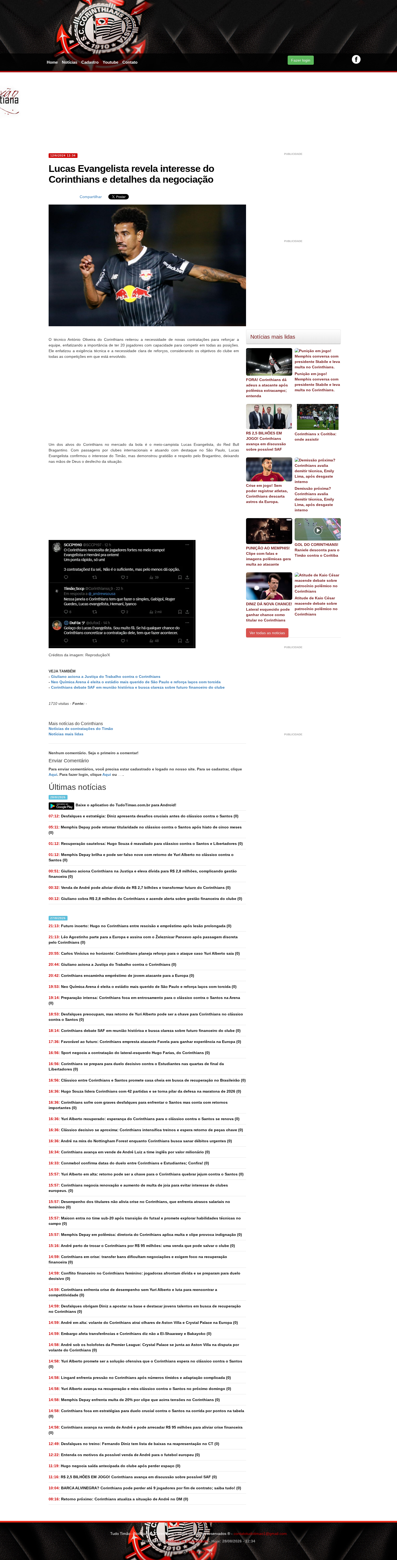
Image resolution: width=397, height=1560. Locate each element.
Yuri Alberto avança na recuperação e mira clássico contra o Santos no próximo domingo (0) (140, 1388)
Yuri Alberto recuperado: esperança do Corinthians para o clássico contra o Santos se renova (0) (144, 1119)
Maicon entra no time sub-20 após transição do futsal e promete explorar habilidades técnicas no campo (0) (145, 1221)
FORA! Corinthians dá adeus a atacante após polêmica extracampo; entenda (267, 388)
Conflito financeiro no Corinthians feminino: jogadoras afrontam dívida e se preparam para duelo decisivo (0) (144, 1276)
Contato (129, 62)
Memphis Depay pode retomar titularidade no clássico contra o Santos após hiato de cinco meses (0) (145, 830)
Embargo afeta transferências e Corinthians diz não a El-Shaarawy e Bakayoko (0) (130, 1333)
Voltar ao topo (200, 1552)
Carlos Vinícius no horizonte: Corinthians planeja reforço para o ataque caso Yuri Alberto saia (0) (144, 953)
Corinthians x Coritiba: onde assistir (316, 436)
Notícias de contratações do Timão (81, 728)
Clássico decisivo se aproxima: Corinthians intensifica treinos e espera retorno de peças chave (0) (146, 1130)
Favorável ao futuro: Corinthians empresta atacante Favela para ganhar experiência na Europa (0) (145, 1041)
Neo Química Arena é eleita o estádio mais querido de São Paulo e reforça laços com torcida (136, 682)
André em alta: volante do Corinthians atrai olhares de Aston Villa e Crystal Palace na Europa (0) (143, 1322)
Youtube (110, 62)
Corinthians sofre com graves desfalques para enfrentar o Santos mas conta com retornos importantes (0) (138, 1105)
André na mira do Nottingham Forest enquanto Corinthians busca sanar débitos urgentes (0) (140, 1141)
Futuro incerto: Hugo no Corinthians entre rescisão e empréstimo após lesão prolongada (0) (140, 926)
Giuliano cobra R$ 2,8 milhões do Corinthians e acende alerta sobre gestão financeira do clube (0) (145, 898)
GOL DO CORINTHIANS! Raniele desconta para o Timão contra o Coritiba (317, 550)
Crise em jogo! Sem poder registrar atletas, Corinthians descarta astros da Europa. (267, 493)
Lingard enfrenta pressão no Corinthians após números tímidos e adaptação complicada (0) (140, 1377)
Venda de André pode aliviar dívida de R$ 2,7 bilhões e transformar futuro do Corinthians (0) (140, 887)
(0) (112, 964)
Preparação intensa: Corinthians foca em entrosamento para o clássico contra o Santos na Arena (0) (144, 1000)
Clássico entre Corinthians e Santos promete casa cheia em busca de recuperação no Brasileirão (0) (147, 1080)
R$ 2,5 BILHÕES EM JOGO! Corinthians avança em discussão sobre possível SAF (266, 441)
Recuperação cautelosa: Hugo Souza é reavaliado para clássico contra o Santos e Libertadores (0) (146, 843)
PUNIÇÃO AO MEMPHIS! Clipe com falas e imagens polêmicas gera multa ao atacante (268, 556)
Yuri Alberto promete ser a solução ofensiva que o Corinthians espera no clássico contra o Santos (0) (145, 1364)
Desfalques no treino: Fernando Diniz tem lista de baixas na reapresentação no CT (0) (134, 1444)
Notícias (69, 62)
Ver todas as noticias (267, 633)
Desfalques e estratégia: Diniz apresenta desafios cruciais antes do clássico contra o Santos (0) (143, 816)
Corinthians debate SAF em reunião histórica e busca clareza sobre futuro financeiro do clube (138, 687)
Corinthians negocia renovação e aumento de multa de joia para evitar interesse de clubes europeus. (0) (138, 1188)
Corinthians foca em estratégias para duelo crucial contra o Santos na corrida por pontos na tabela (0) (146, 1413)
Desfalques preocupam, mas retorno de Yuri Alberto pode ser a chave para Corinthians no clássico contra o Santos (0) (146, 1017)
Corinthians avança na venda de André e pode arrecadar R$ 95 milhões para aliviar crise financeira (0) (146, 1430)
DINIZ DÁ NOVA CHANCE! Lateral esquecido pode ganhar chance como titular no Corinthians (269, 612)
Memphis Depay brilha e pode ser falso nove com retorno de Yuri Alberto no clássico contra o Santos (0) (141, 857)
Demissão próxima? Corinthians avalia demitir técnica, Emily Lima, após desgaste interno (314, 499)
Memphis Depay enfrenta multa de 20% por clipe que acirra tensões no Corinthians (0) (134, 1400)
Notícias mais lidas (66, 734)
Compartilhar (91, 197)
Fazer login (300, 60)
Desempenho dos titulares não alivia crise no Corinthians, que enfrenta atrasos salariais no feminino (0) (139, 1204)
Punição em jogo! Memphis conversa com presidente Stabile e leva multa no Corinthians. (317, 382)
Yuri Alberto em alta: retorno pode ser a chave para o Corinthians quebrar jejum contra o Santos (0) (146, 1174)
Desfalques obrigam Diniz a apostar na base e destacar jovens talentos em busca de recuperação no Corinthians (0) (145, 1309)
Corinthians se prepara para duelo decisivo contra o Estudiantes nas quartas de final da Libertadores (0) (136, 1066)
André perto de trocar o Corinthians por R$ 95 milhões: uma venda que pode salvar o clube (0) (142, 1245)
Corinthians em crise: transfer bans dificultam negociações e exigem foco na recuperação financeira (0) (138, 1259)
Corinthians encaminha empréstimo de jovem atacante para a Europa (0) (121, 975)
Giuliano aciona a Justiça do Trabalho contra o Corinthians (105, 676)
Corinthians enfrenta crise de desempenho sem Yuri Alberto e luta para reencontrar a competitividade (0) (133, 1292)
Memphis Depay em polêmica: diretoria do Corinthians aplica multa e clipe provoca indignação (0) (145, 1234)
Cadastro (90, 62)
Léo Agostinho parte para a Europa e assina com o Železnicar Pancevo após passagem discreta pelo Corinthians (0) (143, 939)
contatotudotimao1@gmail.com (260, 1533)
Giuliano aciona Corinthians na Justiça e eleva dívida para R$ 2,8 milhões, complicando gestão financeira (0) (143, 874)
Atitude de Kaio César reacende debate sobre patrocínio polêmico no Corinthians (316, 606)
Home (52, 62)
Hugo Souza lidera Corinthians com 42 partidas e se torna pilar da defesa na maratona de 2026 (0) (145, 1091)
